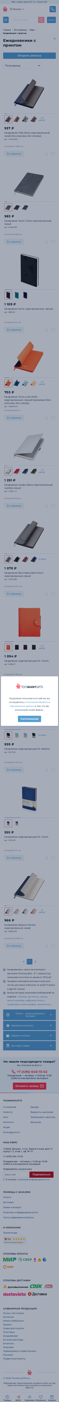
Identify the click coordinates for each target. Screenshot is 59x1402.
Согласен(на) (29, 718)
